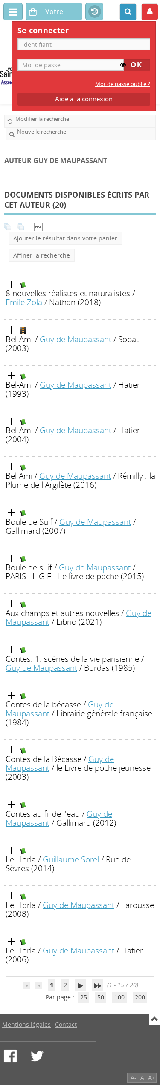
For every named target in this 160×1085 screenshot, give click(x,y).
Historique (94, 11)
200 (140, 997)
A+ (151, 1078)
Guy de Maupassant (75, 339)
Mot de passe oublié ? (122, 84)
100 (119, 997)
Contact (66, 1024)
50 (100, 997)
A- (134, 1078)
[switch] (123, 65)
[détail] (11, 284)
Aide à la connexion (84, 98)
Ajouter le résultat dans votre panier (65, 238)
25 (83, 997)
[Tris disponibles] (38, 226)
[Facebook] (10, 1056)
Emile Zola (24, 302)
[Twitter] (37, 1056)
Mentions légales (26, 1024)
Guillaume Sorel (71, 859)
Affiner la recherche (41, 255)
